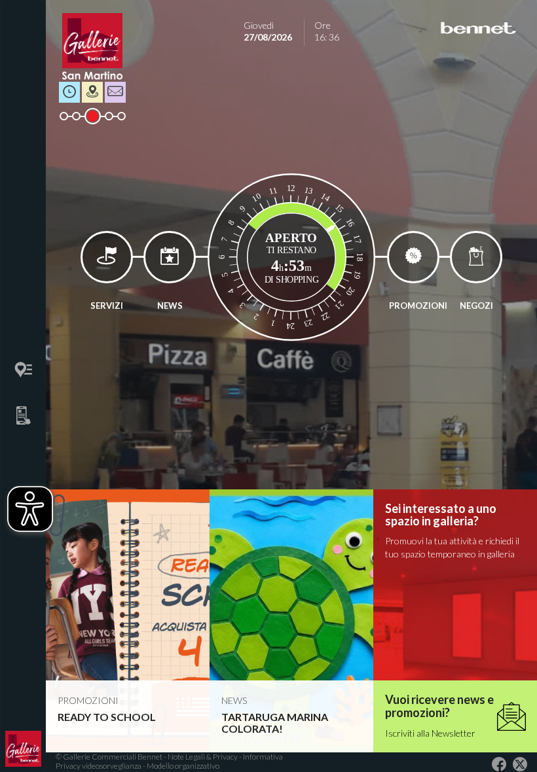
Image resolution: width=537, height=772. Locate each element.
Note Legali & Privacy (203, 757)
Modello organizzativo (183, 766)
